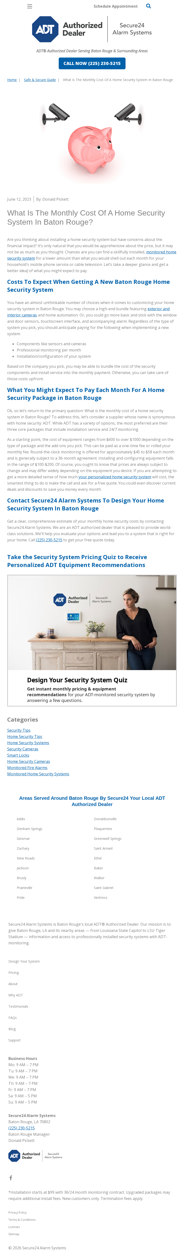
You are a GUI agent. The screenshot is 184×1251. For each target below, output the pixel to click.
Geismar (23, 838)
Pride (21, 897)
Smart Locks (18, 755)
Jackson (23, 868)
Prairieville (24, 887)
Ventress (100, 897)
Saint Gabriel (103, 887)
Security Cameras (22, 749)
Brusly (21, 878)
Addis (21, 819)
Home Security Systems (28, 742)
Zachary (23, 848)
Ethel (98, 858)
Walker (99, 878)
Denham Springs (29, 828)
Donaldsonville (105, 819)
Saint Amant (103, 848)
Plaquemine (103, 828)
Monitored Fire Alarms (27, 767)
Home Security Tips (24, 736)
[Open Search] (148, 6)
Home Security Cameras (28, 761)
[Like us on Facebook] (10, 1178)
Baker (98, 868)
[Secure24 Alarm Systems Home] (92, 29)
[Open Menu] (29, 6)
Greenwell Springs (107, 838)
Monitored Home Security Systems (38, 774)
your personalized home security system (115, 476)
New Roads (26, 858)
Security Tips (18, 730)
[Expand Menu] (51, 44)
